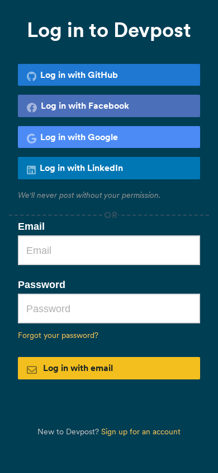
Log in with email (77, 367)
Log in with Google (79, 136)
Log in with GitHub (79, 74)
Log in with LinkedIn (81, 167)
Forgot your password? (58, 335)
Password (41, 284)
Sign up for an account (141, 431)
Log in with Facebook (85, 105)
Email (31, 226)
